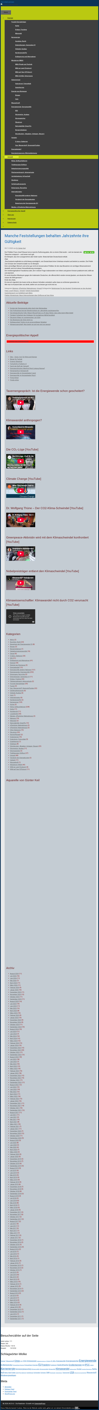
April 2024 (13, 1038)
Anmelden (8, 1387)
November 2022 (15, 1078)
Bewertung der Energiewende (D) (26, 203)
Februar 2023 (14, 1071)
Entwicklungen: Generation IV (25, 45)
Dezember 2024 (15, 1020)
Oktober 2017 (14, 1217)
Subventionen (59, 1372)
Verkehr (14, 138)
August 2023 (14, 1057)
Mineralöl (18, 33)
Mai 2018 (13, 1203)
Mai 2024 (13, 1036)
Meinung (15, 288)
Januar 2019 (14, 1184)
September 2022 (15, 1082)
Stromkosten (53, 1372)
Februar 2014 (14, 1305)
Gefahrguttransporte (18, 184)
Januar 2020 (14, 1157)
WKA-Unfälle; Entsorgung (24, 76)
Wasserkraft (15, 103)
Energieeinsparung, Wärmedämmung (24, 153)
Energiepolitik (61, 1361)
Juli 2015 (13, 1272)
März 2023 (13, 1069)
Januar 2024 (14, 1045)
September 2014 (15, 1291)
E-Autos (48, 1361)
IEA (83, 1365)
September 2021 (15, 1110)
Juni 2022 (13, 1089)
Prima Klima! (14, 378)
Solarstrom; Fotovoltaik (23, 84)
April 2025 (13, 1011)
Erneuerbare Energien (31, 1365)
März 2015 (13, 1282)
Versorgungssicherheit (80, 1372)
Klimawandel (62, 1368)
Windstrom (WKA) (17, 60)
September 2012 (15, 1312)
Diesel (12, 653)
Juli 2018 (13, 1198)
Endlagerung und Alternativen (25, 56)
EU (39, 1364)
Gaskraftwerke (62, 1365)
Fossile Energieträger (18, 22)
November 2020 (15, 1133)
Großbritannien (75, 1365)
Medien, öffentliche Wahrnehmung (23, 207)
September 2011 (15, 1319)
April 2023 (13, 1066)
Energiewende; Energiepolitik (21, 107)
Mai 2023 (13, 1064)
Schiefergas (29, 1372)
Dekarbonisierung (41, 1361)
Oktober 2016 (14, 1245)
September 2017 (15, 1219)
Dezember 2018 (15, 1187)
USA (72, 1372)
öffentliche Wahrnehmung (27, 288)
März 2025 (13, 1013)
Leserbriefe (14, 714)
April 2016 (13, 1258)
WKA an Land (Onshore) (23, 68)
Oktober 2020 (14, 1136)
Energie (10, 18)
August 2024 (14, 1029)
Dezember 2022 (15, 1075)
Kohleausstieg (73, 1369)
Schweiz (43, 1373)
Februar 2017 (14, 1235)
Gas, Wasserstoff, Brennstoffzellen (27, 145)
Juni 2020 (13, 1145)
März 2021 (13, 1124)
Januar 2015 (14, 1286)
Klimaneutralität (44, 1369)
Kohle (17, 26)
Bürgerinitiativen (21, 130)
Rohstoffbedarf (15, 735)
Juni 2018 (13, 1201)
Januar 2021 (14, 1129)
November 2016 (15, 1242)
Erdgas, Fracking (21, 29)
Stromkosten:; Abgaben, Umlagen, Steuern (29, 134)
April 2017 (13, 1231)
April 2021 (13, 1122)
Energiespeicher (72, 1361)
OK (77, 1408)
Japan (92, 1365)
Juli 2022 (13, 1087)
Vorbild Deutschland (32, 291)
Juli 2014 (13, 1295)
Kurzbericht (14, 711)
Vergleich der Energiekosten (25, 199)
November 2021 (15, 1106)
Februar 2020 (14, 1154)
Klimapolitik (52, 1369)
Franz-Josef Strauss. (12, 291)
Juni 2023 (13, 1062)
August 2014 (14, 1293)
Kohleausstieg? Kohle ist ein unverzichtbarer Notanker (28, 322)
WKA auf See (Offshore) (23, 72)
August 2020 (14, 1140)
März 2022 (13, 1096)
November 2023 (15, 1050)
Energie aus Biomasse (19, 91)
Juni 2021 (13, 1117)
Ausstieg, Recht (20, 41)
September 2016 (15, 1247)
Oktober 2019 (14, 1163)
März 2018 (13, 1207)
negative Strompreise (87, 1369)
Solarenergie (15, 80)
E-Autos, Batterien (21, 141)
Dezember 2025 (15, 992)
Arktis (12, 640)
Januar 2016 (14, 1263)
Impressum (12, 219)
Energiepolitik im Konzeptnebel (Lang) (23, 373)
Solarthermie (19, 87)
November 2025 (15, 994)
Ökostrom (18, 122)
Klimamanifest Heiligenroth (19, 371)
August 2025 (14, 1001)
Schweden (37, 1373)
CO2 (21, 1361)
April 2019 (13, 1177)
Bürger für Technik (16, 359)
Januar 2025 (14, 1018)
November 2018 (15, 1189)
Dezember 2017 (15, 1212)
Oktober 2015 (14, 1270)
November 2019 (15, 1161)
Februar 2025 (14, 1015)
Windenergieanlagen (8, 1375)
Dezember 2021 (15, 1103)
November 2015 (15, 1268)
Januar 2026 (14, 990)
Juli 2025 (13, 1004)
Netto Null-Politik (9, 1373)
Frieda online (14, 380)
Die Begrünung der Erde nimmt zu (21, 320)
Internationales (16, 192)
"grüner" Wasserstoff (7, 1361)
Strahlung (14, 180)
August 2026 (14, 974)
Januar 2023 (14, 1073)
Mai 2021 (13, 1119)
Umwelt (10, 157)
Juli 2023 (13, 1059)
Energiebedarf (16, 149)
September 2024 (15, 1027)
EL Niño (53, 1361)
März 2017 (13, 1233)
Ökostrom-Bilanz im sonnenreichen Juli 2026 (25, 317)
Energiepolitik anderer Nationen (26, 195)
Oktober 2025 (14, 997)
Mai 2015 (13, 1277)
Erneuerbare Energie (18, 1365)
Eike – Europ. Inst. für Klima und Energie (23, 357)
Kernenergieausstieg (23, 1369)
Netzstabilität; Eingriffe (23, 126)
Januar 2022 (14, 1101)
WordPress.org (10, 1394)
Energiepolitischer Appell (16, 211)
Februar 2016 (14, 1261)
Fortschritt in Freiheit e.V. (18, 364)
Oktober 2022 (14, 1080)
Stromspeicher (20, 118)
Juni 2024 (13, 1034)
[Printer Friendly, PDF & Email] (89, 252)
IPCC (87, 1364)
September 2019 (15, 1166)
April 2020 (13, 1150)
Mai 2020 (13, 1147)
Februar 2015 (14, 1284)
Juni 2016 (13, 1254)
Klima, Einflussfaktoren (19, 161)
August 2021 (14, 1113)
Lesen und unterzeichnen (18, 341)
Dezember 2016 (15, 1240)
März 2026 (13, 985)
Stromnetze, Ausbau (22, 114)
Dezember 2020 (15, 1131)
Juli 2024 (13, 1031)
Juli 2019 (13, 1170)
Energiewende (87, 1360)
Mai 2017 (13, 1228)
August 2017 (14, 1221)
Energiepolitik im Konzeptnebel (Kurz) (23, 375)
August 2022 (14, 1085)
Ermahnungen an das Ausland (81, 288)
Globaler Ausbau (21, 49)
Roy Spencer (22, 1372)
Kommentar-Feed (10, 1391)
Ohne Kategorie (15, 730)
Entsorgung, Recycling (19, 188)
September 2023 (15, 1055)
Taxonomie (66, 1373)
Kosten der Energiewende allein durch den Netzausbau (28, 308)
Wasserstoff (91, 1373)
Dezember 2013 (15, 1309)
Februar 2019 (14, 1182)
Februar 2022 (14, 1099)
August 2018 (14, 1196)
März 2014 (13, 1302)
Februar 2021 (14, 1126)
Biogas (17, 95)
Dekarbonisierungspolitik (20, 168)
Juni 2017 (13, 1226)
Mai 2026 (13, 981)
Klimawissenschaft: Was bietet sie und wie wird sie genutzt (30, 324)
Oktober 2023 (14, 1052)
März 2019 (13, 1180)
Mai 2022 (13, 1092)
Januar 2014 (14, 1307)
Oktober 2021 (14, 1108)
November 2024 (15, 1022)
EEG (16, 111)
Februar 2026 (14, 987)
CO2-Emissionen (29, 1361)
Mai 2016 (13, 1256)
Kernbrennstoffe (21, 53)
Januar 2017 (14, 1238)
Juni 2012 (13, 1314)
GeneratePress (40, 1404)
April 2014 (13, 1300)
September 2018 (15, 1194)
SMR (48, 1373)
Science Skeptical (16, 361)
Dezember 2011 (15, 1316)
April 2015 (13, 1279)
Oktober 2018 (14, 1191)
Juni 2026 (13, 978)
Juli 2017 (13, 1224)
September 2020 (15, 1138)
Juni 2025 (13, 1006)
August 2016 (14, 1249)
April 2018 (13, 1205)
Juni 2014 (13, 1298)
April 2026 (13, 983)
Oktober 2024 (14, 1025)
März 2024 (13, 1041)
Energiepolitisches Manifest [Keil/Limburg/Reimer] (27, 368)
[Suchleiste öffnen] (4, 8)
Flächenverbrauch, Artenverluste (22, 172)
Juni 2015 (13, 1275)
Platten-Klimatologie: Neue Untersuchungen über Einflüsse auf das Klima (29, 295)
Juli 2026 (13, 976)
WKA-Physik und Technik (23, 64)
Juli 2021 (13, 1115)
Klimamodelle (35, 1369)
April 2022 (13, 1094)
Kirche (12, 704)
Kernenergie (15, 37)
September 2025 (15, 999)
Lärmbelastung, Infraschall (20, 176)
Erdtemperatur (7, 1365)
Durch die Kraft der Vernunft (19, 366)
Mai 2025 (13, 1008)
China (17, 1361)
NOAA (17, 1372)
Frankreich (53, 1365)
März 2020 (13, 1152)
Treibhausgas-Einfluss (19, 165)
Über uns (11, 215)
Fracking (46, 1365)
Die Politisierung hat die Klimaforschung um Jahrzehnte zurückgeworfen (34, 311)
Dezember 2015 (15, 1265)
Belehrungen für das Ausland (61, 288)
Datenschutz (12, 222)
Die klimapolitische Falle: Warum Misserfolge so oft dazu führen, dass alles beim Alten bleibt (41, 313)
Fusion (12, 686)
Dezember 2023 (15, 1048)
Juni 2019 (13, 1173)
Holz (16, 99)
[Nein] (79, 1408)
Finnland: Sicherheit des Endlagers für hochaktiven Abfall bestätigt (32, 315)
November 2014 (15, 1289)
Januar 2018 (14, 1210)
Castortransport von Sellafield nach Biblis (18, 293)
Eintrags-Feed (9, 1389)
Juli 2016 (13, 1251)
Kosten (79, 1369)
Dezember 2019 (15, 1159)
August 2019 (14, 1168)
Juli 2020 (13, 1143)
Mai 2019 (13, 1175)
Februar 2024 (14, 1043)
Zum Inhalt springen (7, 2)
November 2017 (15, 1214)
